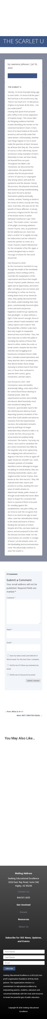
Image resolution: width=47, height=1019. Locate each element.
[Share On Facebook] (10, 75)
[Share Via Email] (17, 75)
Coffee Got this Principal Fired (19, 793)
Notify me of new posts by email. (22, 675)
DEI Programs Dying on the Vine (19, 828)
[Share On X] (13, 75)
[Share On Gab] (34, 75)
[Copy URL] (24, 75)
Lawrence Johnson (20, 64)
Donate (23, 912)
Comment (11, 598)
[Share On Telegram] (31, 75)
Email (9, 642)
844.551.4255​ (23, 897)
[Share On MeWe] (27, 75)
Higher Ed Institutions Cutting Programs (23, 757)
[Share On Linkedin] (20, 75)
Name (9, 629)
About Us (23, 926)
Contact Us (23, 891)
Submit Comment (33, 681)
